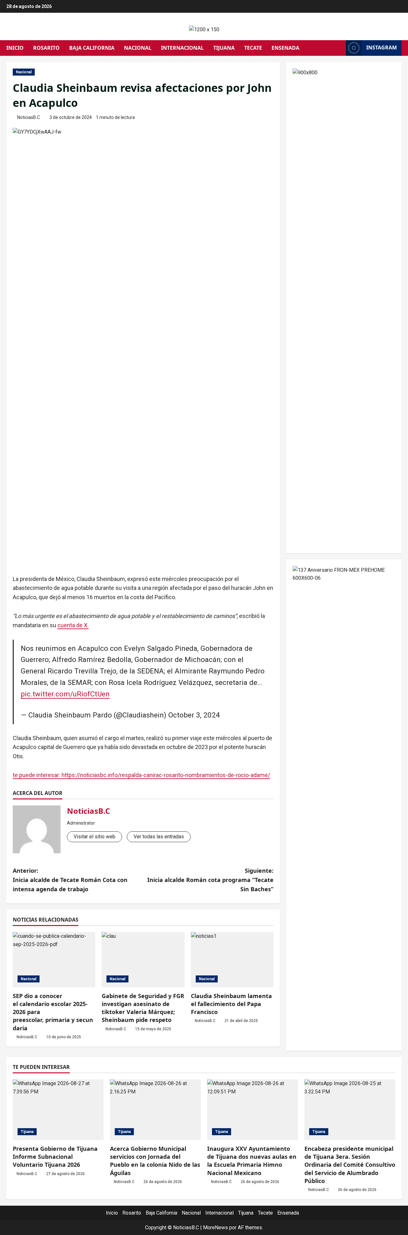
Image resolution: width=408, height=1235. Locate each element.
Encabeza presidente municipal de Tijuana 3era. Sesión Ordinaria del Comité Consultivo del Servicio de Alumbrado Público (349, 1165)
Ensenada (285, 47)
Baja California (91, 47)
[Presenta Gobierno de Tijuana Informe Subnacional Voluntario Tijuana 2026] (58, 1109)
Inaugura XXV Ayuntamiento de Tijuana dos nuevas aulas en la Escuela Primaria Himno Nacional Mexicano (251, 1161)
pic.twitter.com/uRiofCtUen (65, 694)
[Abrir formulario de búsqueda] (339, 48)
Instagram (381, 47)
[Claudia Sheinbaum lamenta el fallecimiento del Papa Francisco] (232, 959)
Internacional (182, 47)
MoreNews (215, 1227)
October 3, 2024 (194, 715)
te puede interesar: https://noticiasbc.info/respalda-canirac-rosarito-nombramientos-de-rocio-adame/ (141, 775)
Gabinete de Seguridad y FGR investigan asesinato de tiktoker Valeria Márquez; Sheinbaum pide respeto (143, 1008)
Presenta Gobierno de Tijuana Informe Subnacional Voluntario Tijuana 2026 (55, 1156)
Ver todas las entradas (159, 837)
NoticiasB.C (28, 117)
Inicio (15, 47)
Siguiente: (210, 880)
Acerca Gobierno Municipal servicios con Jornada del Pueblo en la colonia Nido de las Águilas (155, 1161)
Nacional (137, 47)
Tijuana (224, 47)
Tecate (253, 47)
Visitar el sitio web (94, 837)
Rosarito (46, 47)
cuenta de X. (73, 625)
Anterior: (70, 880)
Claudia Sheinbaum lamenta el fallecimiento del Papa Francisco (231, 1004)
